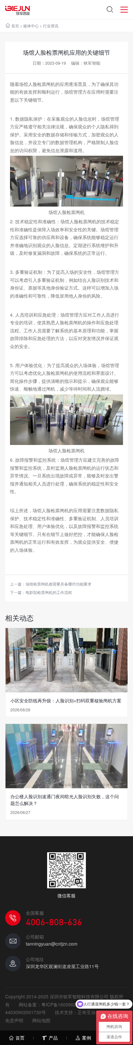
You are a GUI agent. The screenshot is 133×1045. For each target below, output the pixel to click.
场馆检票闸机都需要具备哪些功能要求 (58, 584)
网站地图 (41, 1020)
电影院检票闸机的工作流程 (49, 592)
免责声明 (14, 1020)
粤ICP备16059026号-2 (64, 1004)
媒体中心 (31, 25)
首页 (15, 25)
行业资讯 (50, 25)
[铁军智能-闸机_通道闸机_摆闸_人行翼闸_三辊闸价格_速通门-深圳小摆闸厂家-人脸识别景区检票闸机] (18, 9)
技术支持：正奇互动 (75, 1012)
